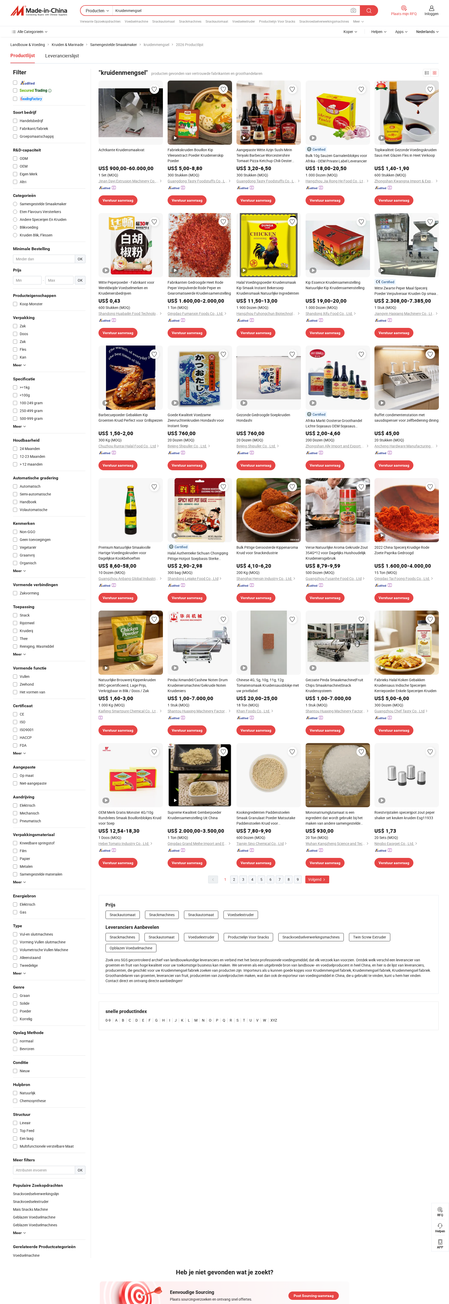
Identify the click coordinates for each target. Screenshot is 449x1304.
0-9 (108, 1020)
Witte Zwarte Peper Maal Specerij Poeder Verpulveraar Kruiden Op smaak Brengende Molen (406, 291)
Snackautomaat (163, 21)
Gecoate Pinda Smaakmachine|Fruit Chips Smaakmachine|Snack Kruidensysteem (334, 685)
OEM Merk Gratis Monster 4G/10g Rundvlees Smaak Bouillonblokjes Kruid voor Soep (129, 818)
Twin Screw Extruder (369, 937)
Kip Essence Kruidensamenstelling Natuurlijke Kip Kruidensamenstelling (335, 285)
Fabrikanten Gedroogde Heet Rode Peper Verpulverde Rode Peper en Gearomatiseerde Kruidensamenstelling (199, 288)
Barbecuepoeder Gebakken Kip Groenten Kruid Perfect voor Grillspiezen (130, 417)
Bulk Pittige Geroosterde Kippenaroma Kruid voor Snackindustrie (267, 550)
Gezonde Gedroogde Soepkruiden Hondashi (263, 417)
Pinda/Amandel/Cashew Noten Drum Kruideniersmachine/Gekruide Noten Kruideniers (198, 685)
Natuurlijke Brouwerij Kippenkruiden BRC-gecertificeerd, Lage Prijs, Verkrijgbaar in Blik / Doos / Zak (127, 685)
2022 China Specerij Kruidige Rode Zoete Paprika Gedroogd (401, 550)
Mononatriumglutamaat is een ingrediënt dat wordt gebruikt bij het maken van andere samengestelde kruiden (334, 818)
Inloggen (432, 13)
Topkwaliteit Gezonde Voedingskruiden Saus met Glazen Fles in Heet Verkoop (405, 152)
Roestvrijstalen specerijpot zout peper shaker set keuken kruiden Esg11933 (404, 815)
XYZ (273, 1020)
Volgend (315, 879)
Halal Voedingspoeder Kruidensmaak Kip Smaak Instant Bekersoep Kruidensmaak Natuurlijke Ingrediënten (267, 288)
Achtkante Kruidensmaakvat (121, 149)
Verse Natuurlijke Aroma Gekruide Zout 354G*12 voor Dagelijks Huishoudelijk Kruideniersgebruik (337, 553)
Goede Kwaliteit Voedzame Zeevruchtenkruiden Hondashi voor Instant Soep (196, 420)
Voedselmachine (136, 21)
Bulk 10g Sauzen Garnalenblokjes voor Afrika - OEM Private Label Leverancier (336, 158)
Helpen (376, 31)
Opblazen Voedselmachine (131, 947)
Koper (348, 31)
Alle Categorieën (30, 31)
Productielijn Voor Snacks (277, 21)
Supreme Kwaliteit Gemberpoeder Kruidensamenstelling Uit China (194, 815)
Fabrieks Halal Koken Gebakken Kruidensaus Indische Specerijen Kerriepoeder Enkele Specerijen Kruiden (405, 685)
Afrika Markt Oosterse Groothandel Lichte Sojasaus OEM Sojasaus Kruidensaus (334, 423)
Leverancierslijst (62, 55)
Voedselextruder (243, 21)
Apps (399, 31)
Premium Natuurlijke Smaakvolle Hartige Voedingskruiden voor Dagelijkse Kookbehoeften (124, 553)
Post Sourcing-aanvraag (314, 1296)
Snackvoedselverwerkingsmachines (324, 21)
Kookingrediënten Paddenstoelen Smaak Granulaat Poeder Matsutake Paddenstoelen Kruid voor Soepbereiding (265, 818)
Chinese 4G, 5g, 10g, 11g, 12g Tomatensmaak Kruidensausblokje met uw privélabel (267, 685)
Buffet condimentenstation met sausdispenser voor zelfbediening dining (406, 417)
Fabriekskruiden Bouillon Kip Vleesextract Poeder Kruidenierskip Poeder (195, 155)
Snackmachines (190, 21)
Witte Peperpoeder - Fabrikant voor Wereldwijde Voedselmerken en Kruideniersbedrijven (126, 288)
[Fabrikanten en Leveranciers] (38, 10)
